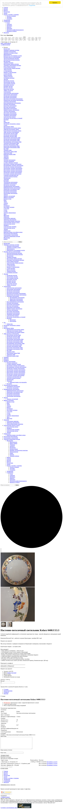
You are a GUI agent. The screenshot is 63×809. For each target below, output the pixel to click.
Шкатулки (6, 215)
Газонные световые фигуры (11, 175)
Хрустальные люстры (9, 83)
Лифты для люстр (8, 90)
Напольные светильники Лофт (12, 147)
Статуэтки (6, 208)
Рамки (11, 453)
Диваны (6, 203)
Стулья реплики (8, 71)
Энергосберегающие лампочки (12, 221)
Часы (5, 214)
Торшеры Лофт (8, 150)
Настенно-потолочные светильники (13, 98)
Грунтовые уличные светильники (12, 173)
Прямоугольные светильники (11, 110)
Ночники (6, 119)
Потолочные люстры (9, 82)
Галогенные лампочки (9, 218)
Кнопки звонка (14, 449)
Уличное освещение (9, 161)
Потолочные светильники (10, 94)
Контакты (6, 32)
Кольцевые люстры (9, 85)
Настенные (13, 319)
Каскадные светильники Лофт (12, 146)
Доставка (9, 17)
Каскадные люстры (9, 89)
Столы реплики (8, 73)
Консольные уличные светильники (13, 171)
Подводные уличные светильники (13, 172)
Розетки (12, 454)
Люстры (6, 79)
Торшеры (6, 155)
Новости (9, 27)
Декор (5, 201)
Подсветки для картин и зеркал (12, 123)
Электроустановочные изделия (12, 236)
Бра (5, 121)
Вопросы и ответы (12, 31)
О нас (8, 23)
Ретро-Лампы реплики (10, 66)
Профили (6, 225)
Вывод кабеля (13, 443)
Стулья (5, 211)
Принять (55, 2)
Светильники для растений (11, 235)
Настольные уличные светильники (13, 169)
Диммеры (12, 444)
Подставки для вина (9, 207)
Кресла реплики (8, 75)
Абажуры (6, 157)
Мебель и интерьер (9, 197)
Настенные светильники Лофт (12, 140)
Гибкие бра (7, 122)
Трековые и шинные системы (11, 50)
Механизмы (7, 237)
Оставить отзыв (5, 755)
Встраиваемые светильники (17, 297)
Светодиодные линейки (10, 226)
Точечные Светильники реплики (12, 65)
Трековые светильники (10, 51)
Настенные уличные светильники (12, 164)
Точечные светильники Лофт (11, 143)
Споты (5, 125)
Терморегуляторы (14, 456)
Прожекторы (7, 178)
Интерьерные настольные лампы (12, 128)
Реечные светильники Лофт (11, 144)
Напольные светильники (10, 108)
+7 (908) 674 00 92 (5, 44)
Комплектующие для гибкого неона (13, 232)
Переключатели (14, 451)
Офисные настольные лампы (11, 129)
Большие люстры (8, 86)
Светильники (7, 91)
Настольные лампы (9, 126)
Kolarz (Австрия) (11, 672)
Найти (20, 241)
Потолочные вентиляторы (10, 233)
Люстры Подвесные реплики (11, 58)
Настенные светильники (10, 97)
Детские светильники (9, 111)
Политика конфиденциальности (15, 29)
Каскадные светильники (10, 105)
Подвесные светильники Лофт (12, 139)
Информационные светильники (12, 187)
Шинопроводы (8, 54)
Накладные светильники (16, 299)
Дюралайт (6, 179)
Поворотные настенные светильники (13, 100)
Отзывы (6, 692)
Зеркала (6, 194)
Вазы (5, 200)
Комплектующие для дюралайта (18, 382)
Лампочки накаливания (10, 219)
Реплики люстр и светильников (12, 57)
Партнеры (9, 28)
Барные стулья (7, 198)
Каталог (6, 9)
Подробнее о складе (52, 761)
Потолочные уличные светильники (13, 168)
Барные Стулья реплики (10, 72)
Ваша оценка (6, 750)
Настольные (13, 321)
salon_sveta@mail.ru (6, 43)
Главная (6, 7)
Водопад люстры (8, 87)
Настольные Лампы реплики (11, 64)
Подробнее (32, 5)
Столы (5, 210)
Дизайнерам (7, 20)
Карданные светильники (10, 114)
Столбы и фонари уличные (11, 162)
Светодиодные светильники (11, 93)
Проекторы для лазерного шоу (12, 189)
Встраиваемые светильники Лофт (12, 142)
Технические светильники (11, 182)
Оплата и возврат (11, 16)
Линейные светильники (10, 115)
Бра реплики (7, 61)
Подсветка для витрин (9, 185)
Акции (5, 13)
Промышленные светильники (11, 186)
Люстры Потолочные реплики (12, 60)
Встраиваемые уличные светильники (13, 165)
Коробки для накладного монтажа (19, 450)
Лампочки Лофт (8, 153)
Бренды (6, 10)
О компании (7, 21)
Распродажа (7, 11)
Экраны (6, 229)
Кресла (5, 204)
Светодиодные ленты (9, 223)
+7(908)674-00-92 (5, 797)
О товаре (6, 689)
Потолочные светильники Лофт (12, 137)
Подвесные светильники (10, 96)
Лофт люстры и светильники (11, 132)
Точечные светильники (10, 101)
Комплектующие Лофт (10, 154)
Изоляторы (13, 447)
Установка (9, 18)
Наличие (6, 693)
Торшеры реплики (8, 62)
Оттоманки (7, 205)
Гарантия (9, 24)
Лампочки (6, 217)
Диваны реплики (8, 76)
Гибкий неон (7, 230)
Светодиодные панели (10, 116)
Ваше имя (3, 752)
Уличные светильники (9, 160)
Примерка (9, 25)
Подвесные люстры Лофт (10, 135)
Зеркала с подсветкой (9, 196)
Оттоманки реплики (9, 78)
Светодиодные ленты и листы (12, 222)
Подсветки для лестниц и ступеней (13, 118)
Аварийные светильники (10, 183)
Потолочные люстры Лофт (11, 133)
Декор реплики (8, 69)
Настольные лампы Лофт (10, 151)
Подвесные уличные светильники (13, 167)
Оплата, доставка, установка (11, 14)
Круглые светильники (9, 107)
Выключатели (13, 442)
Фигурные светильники (10, 112)
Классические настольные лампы (12, 130)
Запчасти (12, 446)
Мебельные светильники (16, 300)
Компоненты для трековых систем (13, 55)
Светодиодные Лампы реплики (12, 68)
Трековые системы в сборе (11, 53)
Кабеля (5, 239)
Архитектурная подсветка (10, 176)
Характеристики (8, 690)
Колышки (6, 180)
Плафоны (6, 158)
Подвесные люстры (9, 80)
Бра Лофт (6, 148)
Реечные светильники (9, 104)
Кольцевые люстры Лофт (10, 136)
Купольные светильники (10, 190)
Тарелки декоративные (10, 212)
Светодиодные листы (9, 228)
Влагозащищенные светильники (12, 103)
